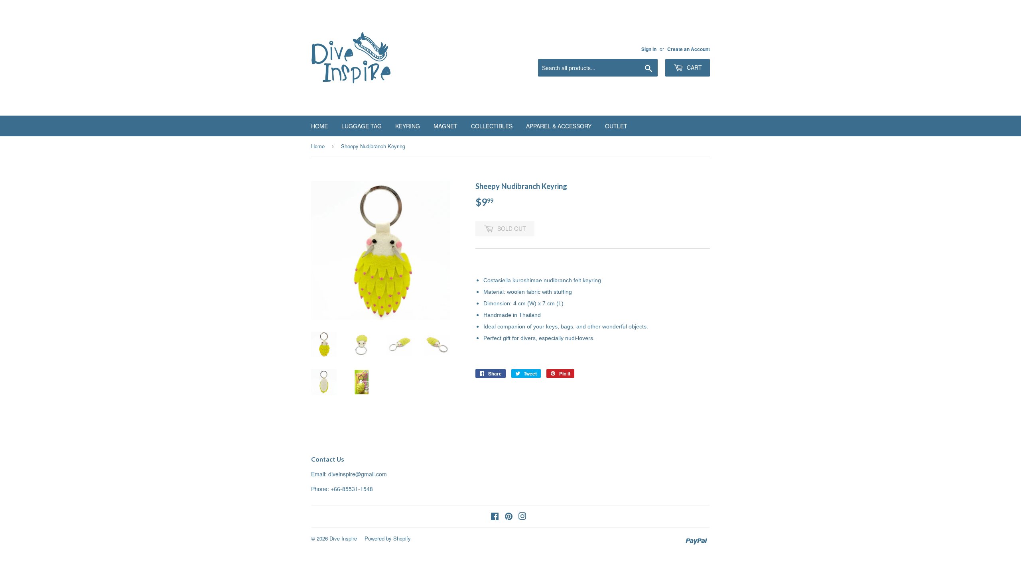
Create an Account (688, 49)
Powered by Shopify (388, 538)
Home (319, 126)
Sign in (648, 49)
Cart (693, 67)
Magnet (445, 126)
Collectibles (491, 126)
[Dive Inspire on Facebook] (495, 517)
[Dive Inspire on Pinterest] (509, 517)
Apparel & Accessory (558, 126)
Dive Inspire (343, 538)
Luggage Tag (361, 126)
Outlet (616, 126)
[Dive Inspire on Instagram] (522, 517)
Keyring (407, 126)
